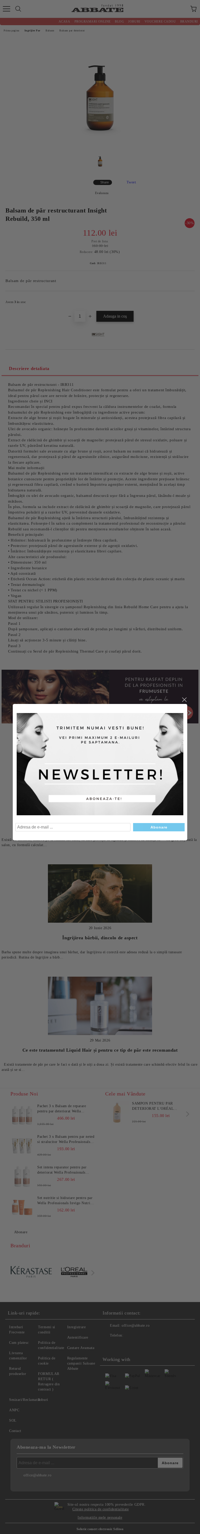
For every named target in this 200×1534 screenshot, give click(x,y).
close (184, 700)
